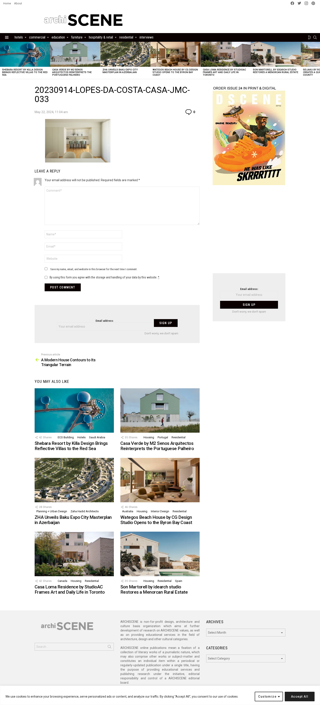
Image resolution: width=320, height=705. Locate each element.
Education (58, 37)
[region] (160, 695)
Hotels (19, 37)
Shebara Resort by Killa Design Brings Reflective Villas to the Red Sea (25, 72)
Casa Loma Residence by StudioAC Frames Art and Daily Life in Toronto (224, 72)
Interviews (146, 37)
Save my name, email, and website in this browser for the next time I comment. (93, 269)
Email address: (105, 320)
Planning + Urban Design (51, 511)
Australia (127, 511)
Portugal (163, 437)
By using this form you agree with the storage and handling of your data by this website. (104, 277)
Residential (126, 37)
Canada (62, 581)
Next (318, 60)
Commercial (37, 37)
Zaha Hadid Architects (85, 511)
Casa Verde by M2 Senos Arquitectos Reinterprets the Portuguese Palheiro (72, 72)
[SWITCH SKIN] (309, 37)
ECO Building (66, 437)
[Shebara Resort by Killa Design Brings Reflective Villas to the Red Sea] (25, 54)
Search (109, 647)
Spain (178, 581)
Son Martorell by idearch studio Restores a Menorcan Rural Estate (275, 71)
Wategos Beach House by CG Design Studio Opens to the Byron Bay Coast (175, 72)
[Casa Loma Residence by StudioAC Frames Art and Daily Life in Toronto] (226, 54)
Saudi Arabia (97, 437)
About (18, 3)
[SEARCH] (315, 37)
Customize (267, 696)
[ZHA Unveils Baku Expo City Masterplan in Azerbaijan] (125, 54)
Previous (2, 60)
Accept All (299, 696)
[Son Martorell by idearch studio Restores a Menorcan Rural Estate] (276, 54)
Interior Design (160, 511)
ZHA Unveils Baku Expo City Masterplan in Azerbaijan (120, 71)
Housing (148, 437)
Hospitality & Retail (101, 37)
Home (7, 3)
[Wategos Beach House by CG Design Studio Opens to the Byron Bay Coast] (175, 54)
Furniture (77, 37)
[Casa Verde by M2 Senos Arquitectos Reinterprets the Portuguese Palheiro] (75, 54)
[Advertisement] (249, 232)
